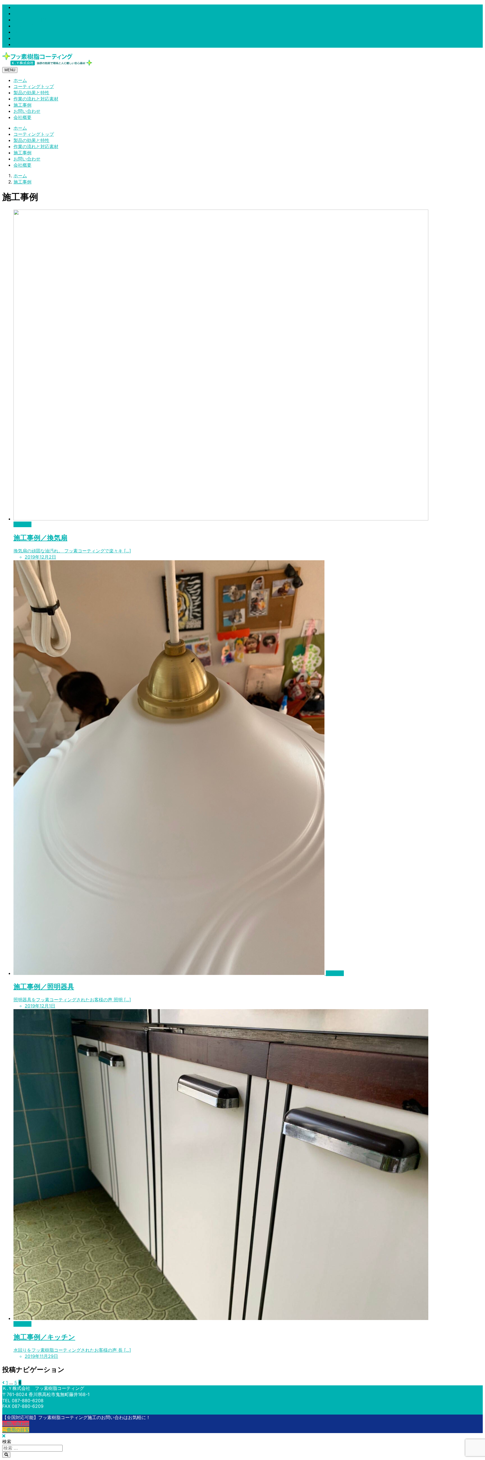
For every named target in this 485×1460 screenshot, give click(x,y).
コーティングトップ (33, 13)
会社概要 (22, 44)
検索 (6, 1441)
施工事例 (22, 32)
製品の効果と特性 (31, 19)
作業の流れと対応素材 (35, 26)
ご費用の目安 (15, 1430)
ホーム (20, 7)
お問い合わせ (26, 38)
